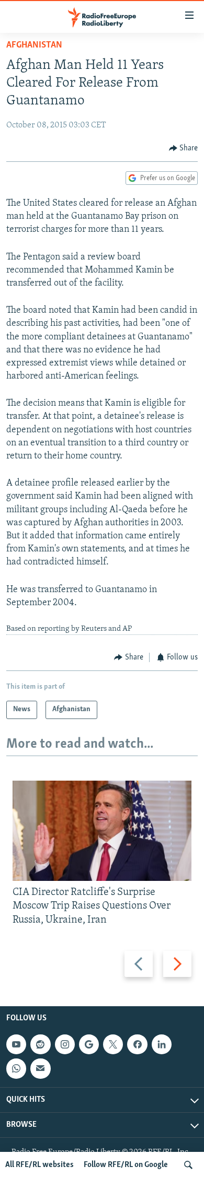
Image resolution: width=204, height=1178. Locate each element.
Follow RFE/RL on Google (126, 1165)
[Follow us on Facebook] (137, 1044)
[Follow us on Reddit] (40, 1044)
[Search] (188, 1165)
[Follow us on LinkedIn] (162, 1044)
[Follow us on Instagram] (65, 1044)
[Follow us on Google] (89, 1044)
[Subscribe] (40, 1068)
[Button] (183, 148)
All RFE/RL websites (39, 1165)
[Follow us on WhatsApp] (16, 1068)
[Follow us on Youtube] (16, 1044)
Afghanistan (34, 45)
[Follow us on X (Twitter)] (113, 1044)
